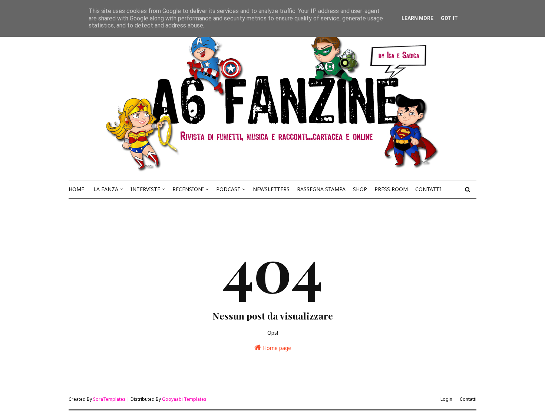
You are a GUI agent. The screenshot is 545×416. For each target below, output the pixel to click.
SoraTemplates (109, 399)
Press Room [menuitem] (391, 189)
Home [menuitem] (76, 189)
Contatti (468, 399)
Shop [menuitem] (360, 189)
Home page (276, 347)
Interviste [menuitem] (145, 189)
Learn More (417, 18)
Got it (449, 18)
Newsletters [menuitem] (271, 189)
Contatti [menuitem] (428, 189)
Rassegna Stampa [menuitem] (321, 189)
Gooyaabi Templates (184, 399)
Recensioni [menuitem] (188, 189)
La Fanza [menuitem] (105, 189)
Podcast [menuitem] (228, 189)
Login (446, 399)
